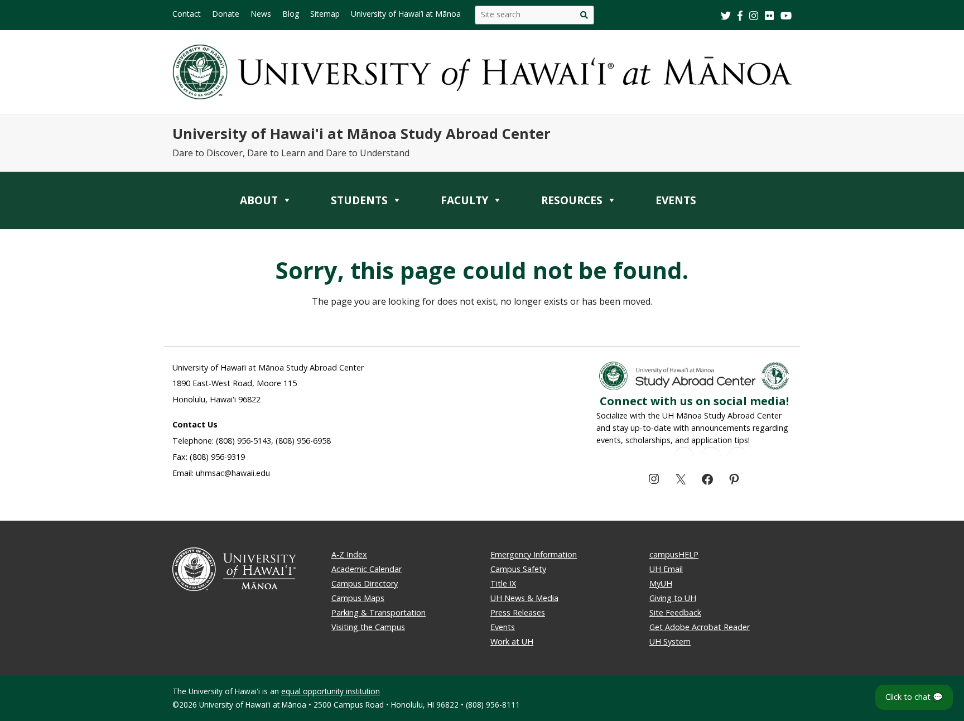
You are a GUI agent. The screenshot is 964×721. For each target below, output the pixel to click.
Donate (225, 13)
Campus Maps (357, 598)
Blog (290, 13)
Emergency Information (533, 554)
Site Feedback (675, 612)
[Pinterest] (734, 479)
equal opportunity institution (330, 691)
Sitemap (325, 13)
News (260, 13)
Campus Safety (518, 569)
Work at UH (511, 641)
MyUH (660, 583)
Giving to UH (672, 598)
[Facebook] (707, 479)
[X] (680, 479)
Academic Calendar (366, 569)
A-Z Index (349, 554)
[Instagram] (654, 479)
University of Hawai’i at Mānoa (406, 13)
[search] (584, 15)
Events (502, 627)
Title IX (503, 583)
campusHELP (673, 554)
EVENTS (675, 200)
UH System (670, 641)
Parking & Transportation (378, 612)
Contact (186, 13)
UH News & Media (524, 598)
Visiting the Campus (368, 627)
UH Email (666, 569)
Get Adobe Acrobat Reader (699, 627)
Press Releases (517, 612)
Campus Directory (364, 583)
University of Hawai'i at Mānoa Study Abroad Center (361, 133)
